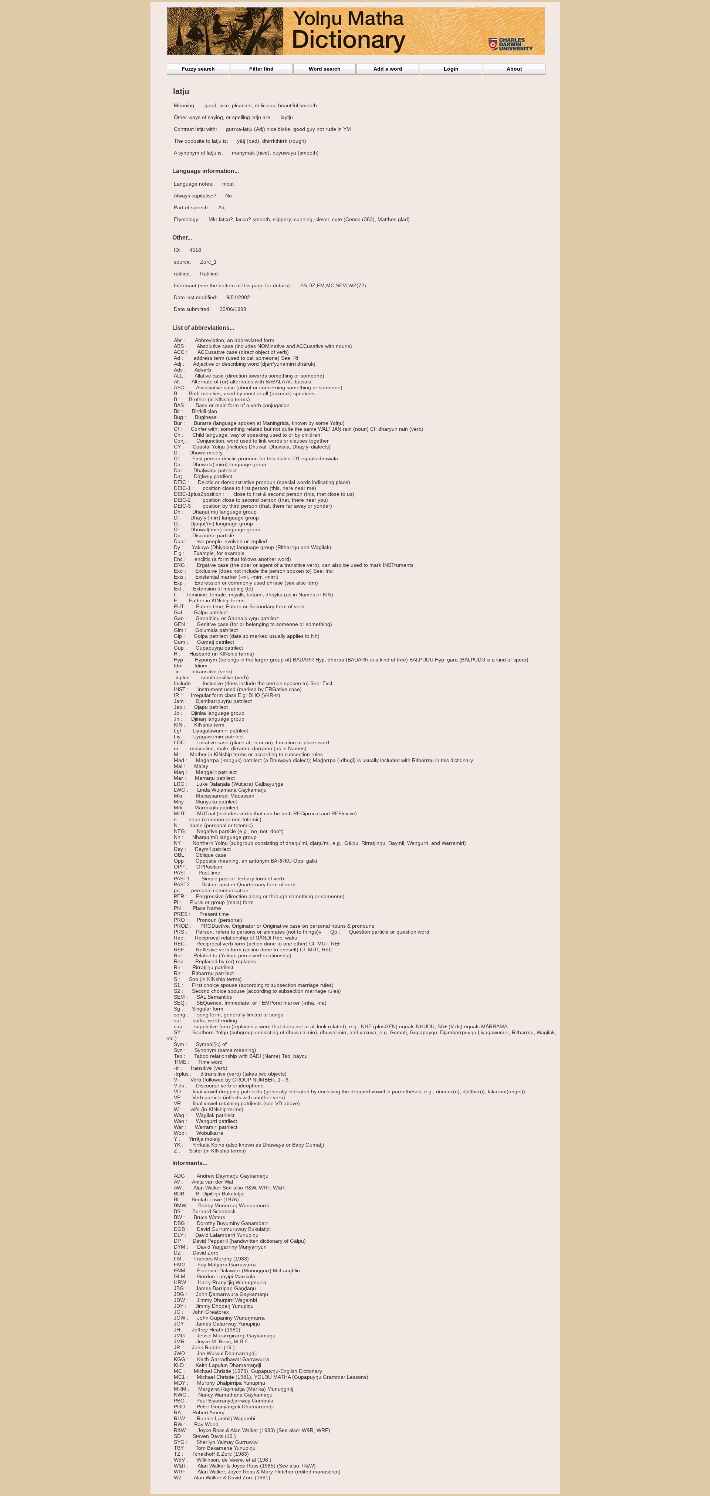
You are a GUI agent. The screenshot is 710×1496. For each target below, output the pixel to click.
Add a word (387, 69)
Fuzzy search (198, 69)
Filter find (261, 69)
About (514, 69)
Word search (325, 69)
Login (451, 69)
